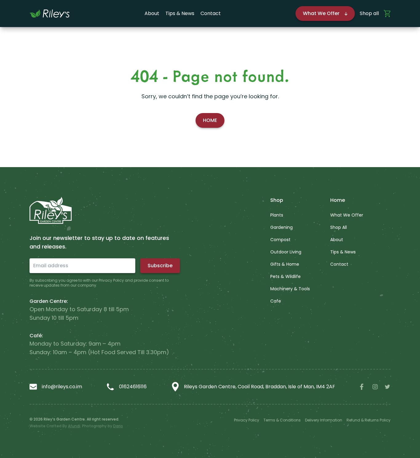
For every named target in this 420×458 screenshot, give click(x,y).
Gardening (281, 227)
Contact (210, 13)
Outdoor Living (285, 252)
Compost (280, 240)
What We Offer (346, 215)
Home (210, 120)
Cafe (275, 301)
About (152, 13)
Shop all (369, 13)
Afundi (74, 426)
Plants (276, 215)
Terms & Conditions (282, 420)
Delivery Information (323, 420)
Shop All (338, 227)
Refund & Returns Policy (368, 420)
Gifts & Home (284, 264)
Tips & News (179, 13)
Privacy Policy (246, 420)
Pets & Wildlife (285, 276)
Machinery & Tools (290, 289)
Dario (118, 426)
